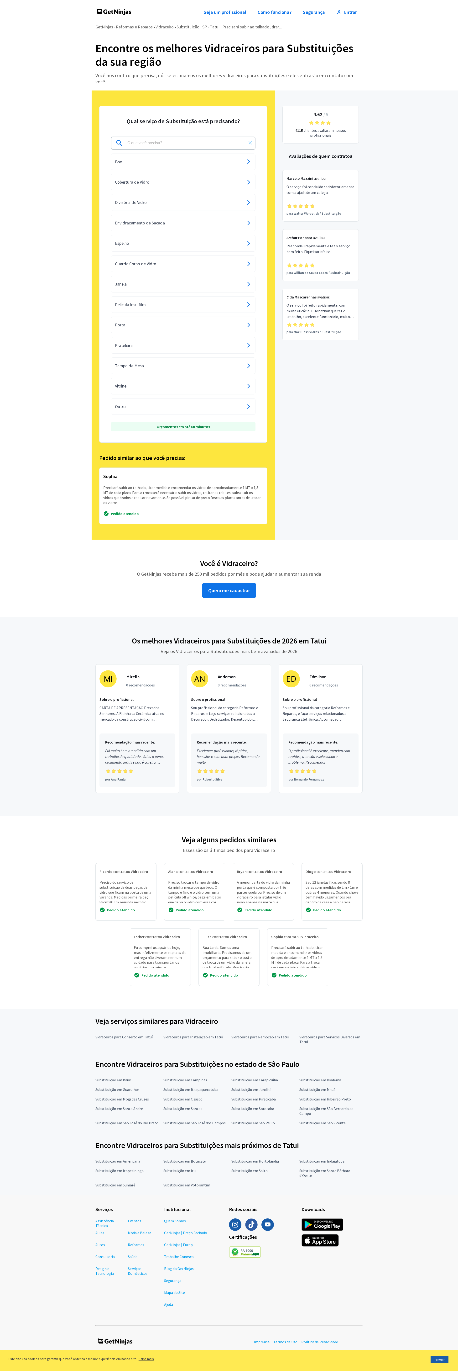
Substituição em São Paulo (253, 1123)
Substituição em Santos (182, 1108)
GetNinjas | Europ (178, 1244)
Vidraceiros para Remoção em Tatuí (260, 1037)
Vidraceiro (165, 27)
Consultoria (105, 1256)
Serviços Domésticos (137, 1271)
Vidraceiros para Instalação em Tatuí (193, 1037)
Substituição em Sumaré (115, 1185)
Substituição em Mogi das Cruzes (122, 1099)
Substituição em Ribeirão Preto (325, 1099)
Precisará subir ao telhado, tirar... (252, 27)
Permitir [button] (439, 1359)
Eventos (134, 1220)
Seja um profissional (225, 12)
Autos (100, 1244)
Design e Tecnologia (104, 1271)
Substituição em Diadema (320, 1080)
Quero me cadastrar (229, 590)
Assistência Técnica (104, 1223)
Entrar (350, 12)
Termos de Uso (285, 1341)
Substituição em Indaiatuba (321, 1161)
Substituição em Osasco (183, 1099)
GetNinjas (104, 27)
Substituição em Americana (117, 1161)
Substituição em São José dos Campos (194, 1123)
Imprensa (262, 1341)
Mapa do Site (174, 1292)
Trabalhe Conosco (179, 1256)
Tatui (214, 27)
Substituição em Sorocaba (252, 1108)
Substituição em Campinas (185, 1080)
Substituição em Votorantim (186, 1185)
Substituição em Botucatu (184, 1161)
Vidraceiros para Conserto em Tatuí (124, 1037)
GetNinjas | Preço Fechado (185, 1232)
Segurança (314, 12)
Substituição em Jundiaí (251, 1089)
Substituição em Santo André (119, 1108)
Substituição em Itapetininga (119, 1170)
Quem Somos (175, 1220)
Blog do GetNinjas (179, 1268)
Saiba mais (146, 1359)
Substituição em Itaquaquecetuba (190, 1089)
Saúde (132, 1256)
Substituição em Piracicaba (253, 1099)
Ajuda (168, 1304)
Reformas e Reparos (134, 27)
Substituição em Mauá (317, 1089)
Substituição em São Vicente (322, 1123)
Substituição (188, 27)
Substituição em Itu (179, 1170)
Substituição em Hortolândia (255, 1161)
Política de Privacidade (319, 1341)
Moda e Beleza (139, 1232)
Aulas (99, 1232)
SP (204, 27)
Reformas (136, 1244)
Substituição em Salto (249, 1170)
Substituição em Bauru (113, 1080)
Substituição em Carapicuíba (254, 1080)
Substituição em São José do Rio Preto (126, 1123)
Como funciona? (274, 12)
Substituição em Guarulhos (117, 1089)
